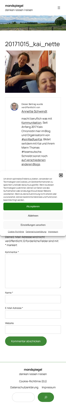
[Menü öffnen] (59, 8)
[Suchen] (46, 397)
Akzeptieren (33, 206)
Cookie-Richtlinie (16, 231)
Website (9, 323)
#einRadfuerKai (31, 139)
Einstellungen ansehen (33, 224)
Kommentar (12, 252)
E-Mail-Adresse (14, 308)
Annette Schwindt (34, 111)
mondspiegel (14, 6)
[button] (61, 175)
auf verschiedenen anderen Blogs (33, 162)
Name (9, 292)
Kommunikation (31, 122)
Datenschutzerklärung (36, 231)
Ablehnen (33, 215)
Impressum (53, 231)
